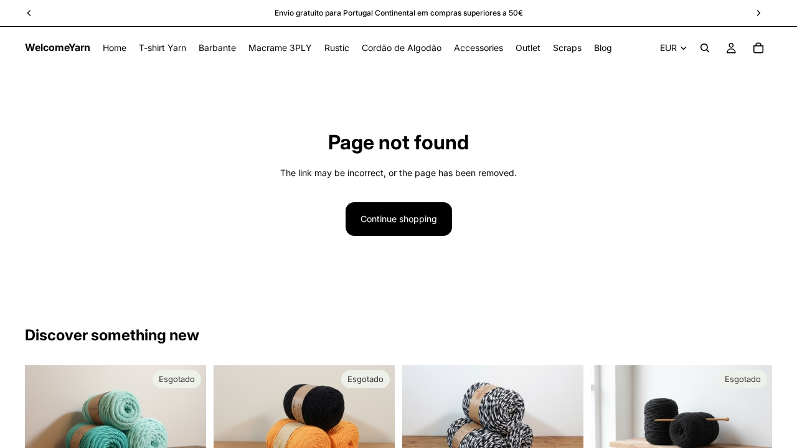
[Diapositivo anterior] (43, 425)
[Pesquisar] (705, 48)
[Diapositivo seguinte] (187, 425)
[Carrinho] (758, 48)
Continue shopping (399, 218)
